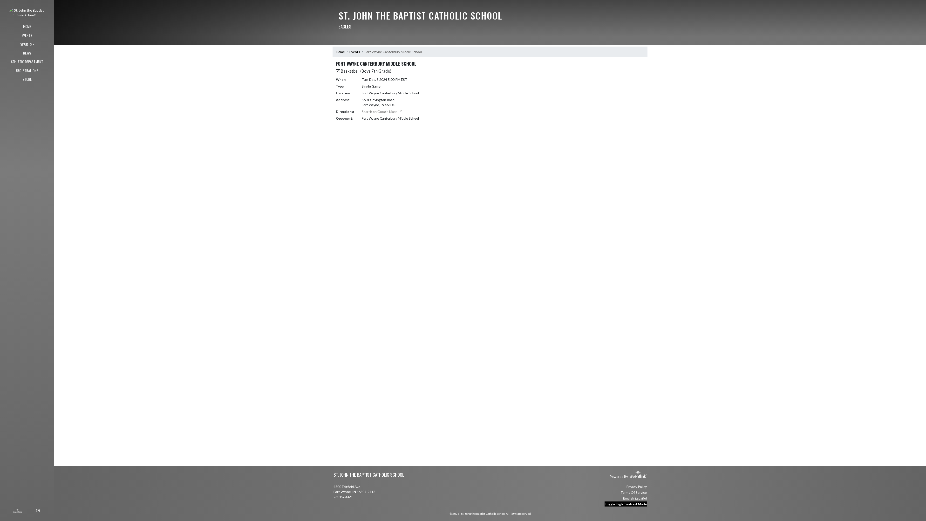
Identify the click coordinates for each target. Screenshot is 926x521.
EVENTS (27, 35)
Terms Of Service (633, 492)
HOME (27, 26)
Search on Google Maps (380, 112)
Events (354, 52)
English (628, 498)
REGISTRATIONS (27, 70)
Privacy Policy (636, 487)
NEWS (27, 52)
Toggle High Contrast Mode (626, 504)
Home (340, 52)
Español (641, 498)
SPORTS (26, 44)
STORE (27, 79)
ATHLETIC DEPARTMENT (27, 61)
